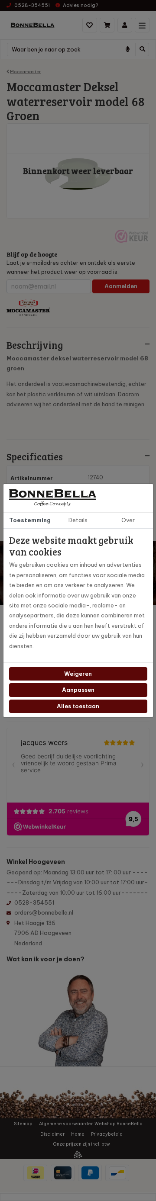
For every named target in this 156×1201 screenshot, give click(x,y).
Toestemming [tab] (30, 520)
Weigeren (78, 673)
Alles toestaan (78, 706)
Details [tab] (78, 520)
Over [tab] (128, 520)
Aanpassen (78, 689)
